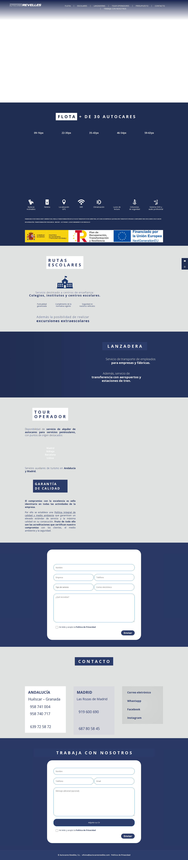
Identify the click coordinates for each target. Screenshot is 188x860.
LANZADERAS (99, 6)
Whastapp (134, 701)
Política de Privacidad (120, 855)
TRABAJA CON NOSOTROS (115, 9)
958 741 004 (40, 706)
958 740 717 (40, 713)
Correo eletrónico (139, 692)
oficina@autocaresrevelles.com (96, 855)
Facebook (133, 709)
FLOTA (68, 6)
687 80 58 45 (89, 728)
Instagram (134, 718)
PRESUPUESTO (142, 6)
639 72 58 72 (40, 726)
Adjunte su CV (94, 822)
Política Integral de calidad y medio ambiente (50, 514)
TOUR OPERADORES (120, 6)
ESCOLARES (82, 6)
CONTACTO (160, 6)
